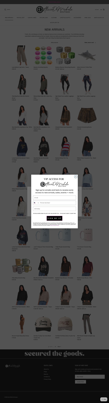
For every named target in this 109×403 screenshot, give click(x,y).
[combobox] (36, 203)
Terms (58, 225)
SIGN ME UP (54, 218)
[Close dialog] (75, 176)
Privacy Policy (53, 225)
